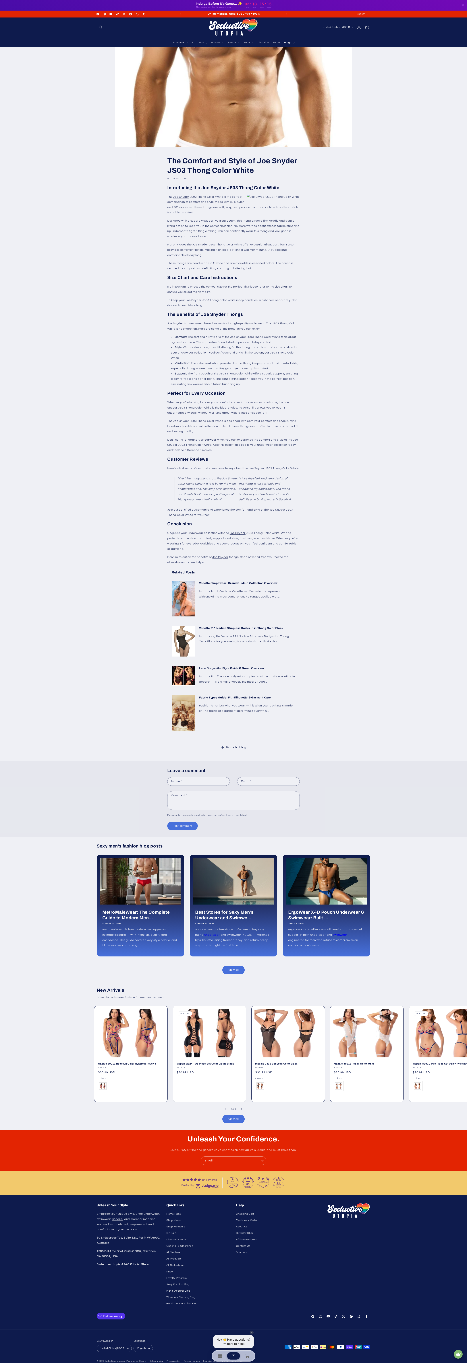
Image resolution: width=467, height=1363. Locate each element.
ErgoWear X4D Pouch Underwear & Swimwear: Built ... (326, 915)
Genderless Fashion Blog (181, 1303)
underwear (257, 323)
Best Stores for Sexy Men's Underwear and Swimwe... (224, 915)
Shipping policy (211, 1361)
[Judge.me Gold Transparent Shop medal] (233, 1182)
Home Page (173, 1214)
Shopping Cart (245, 1214)
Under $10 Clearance (179, 1246)
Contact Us (243, 1246)
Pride (169, 1271)
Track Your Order (246, 1220)
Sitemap (241, 1252)
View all (233, 969)
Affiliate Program (246, 1239)
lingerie (117, 1219)
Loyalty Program (176, 1278)
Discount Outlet (176, 1239)
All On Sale (173, 1252)
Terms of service (192, 1361)
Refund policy (156, 1361)
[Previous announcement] (180, 14)
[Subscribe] (262, 1160)
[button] (101, 27)
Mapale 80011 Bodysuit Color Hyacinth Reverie (127, 1064)
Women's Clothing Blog (180, 1297)
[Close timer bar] (463, 5)
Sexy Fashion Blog (177, 1284)
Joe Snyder (181, 196)
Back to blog (236, 747)
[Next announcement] (287, 14)
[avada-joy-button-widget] (458, 1354)
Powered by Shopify (136, 1361)
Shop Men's (173, 1220)
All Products (174, 1258)
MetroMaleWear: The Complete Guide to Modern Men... (136, 915)
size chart (281, 286)
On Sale (171, 1233)
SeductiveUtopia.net (115, 1361)
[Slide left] (225, 1109)
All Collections (175, 1265)
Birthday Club (244, 1233)
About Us (242, 1226)
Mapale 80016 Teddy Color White (354, 1064)
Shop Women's (175, 1226)
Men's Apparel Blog (178, 1291)
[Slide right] (242, 1109)
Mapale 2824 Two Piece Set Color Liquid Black (205, 1064)
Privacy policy (173, 1361)
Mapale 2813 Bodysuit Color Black (276, 1064)
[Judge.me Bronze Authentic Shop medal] (263, 1182)
